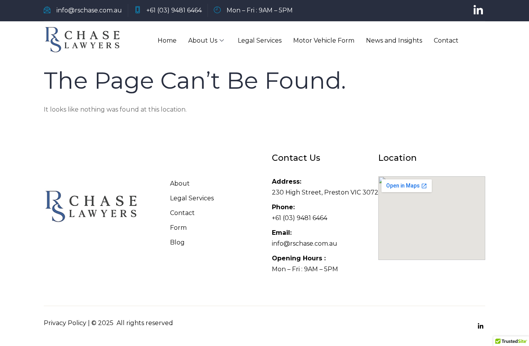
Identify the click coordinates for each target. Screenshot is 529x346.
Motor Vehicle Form (323, 40)
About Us (202, 40)
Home (167, 40)
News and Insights (394, 40)
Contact (446, 40)
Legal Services (260, 40)
